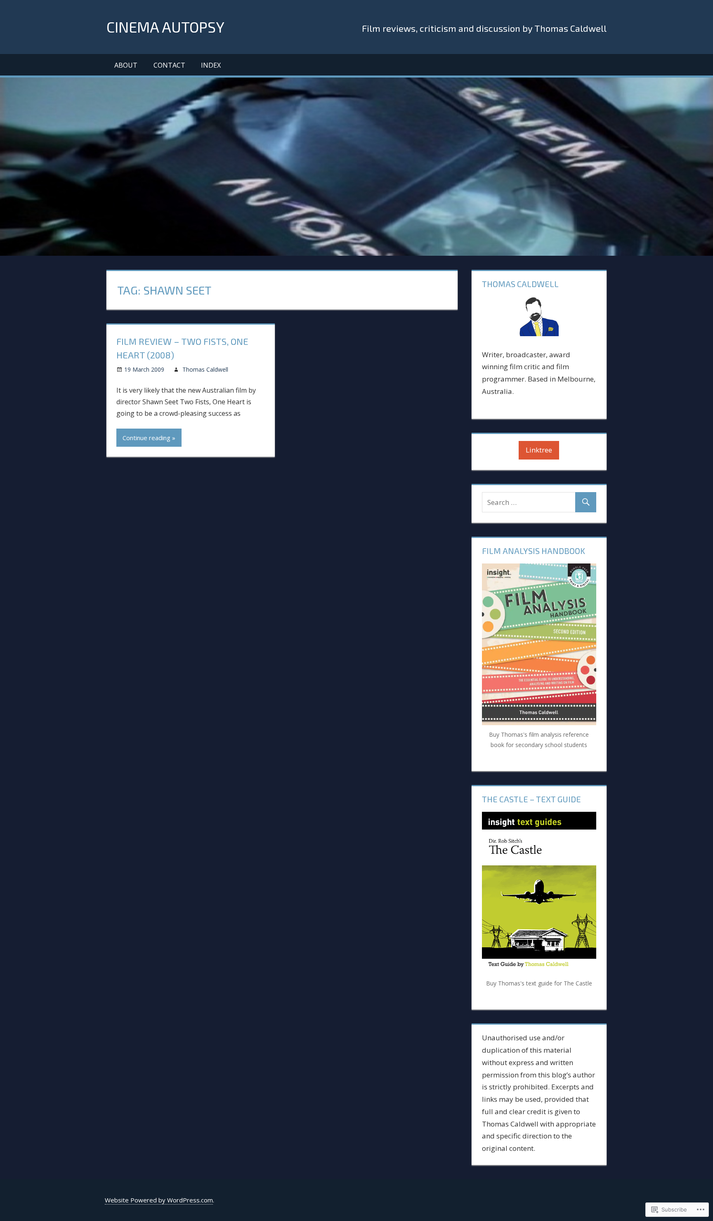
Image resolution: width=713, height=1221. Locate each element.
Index (211, 65)
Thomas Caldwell (205, 369)
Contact (169, 65)
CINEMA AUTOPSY (165, 26)
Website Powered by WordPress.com (159, 1200)
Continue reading (146, 438)
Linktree (539, 450)
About (125, 65)
